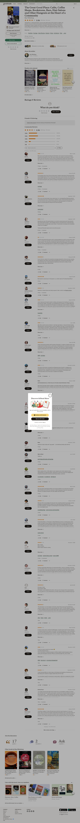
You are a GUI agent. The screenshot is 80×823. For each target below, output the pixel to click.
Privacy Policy (40, 427)
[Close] (50, 395)
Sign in (44, 422)
